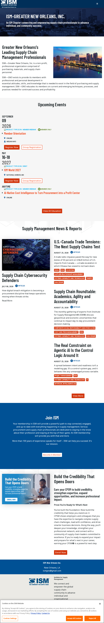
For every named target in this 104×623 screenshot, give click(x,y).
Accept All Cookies (74, 618)
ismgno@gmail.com (52, 570)
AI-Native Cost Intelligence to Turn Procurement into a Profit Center (42, 193)
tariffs (89, 278)
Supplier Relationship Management (69, 274)
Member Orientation (15, 133)
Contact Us (46, 613)
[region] (52, 611)
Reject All (92, 618)
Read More (7, 300)
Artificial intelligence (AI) (65, 384)
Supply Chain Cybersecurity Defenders (24, 277)
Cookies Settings (10, 618)
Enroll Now (60, 552)
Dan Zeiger (59, 282)
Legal (57, 270)
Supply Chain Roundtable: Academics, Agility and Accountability (75, 296)
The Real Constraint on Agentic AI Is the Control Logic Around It (73, 350)
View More (78, 395)
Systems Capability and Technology (69, 278)
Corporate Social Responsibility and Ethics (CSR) (75, 328)
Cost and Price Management (66, 332)
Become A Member (52, 454)
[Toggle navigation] (97, 3)
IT (87, 380)
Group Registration (32, 147)
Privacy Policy (36, 613)
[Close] (100, 604)
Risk (62, 270)
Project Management (63, 376)
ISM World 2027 (12, 170)
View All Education (52, 211)
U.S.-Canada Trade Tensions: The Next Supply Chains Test (77, 244)
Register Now (11, 147)
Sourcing (70, 270)
